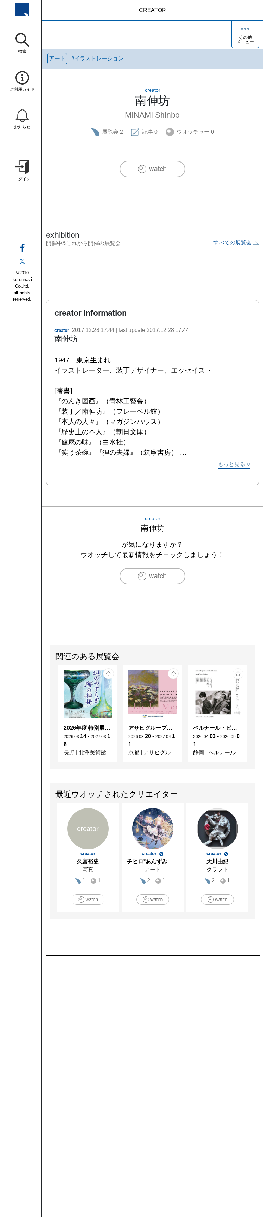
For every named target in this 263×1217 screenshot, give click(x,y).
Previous (50, 717)
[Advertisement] (152, 1033)
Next (254, 717)
